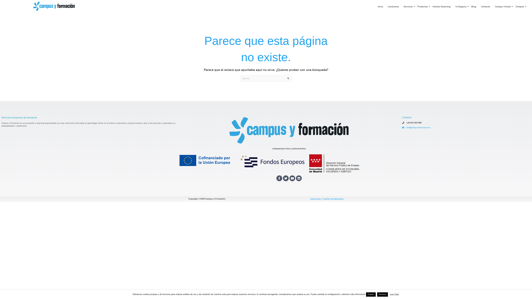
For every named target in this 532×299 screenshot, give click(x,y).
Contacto (485, 6)
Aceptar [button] (371, 294)
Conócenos (393, 6)
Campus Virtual (503, 6)
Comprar (519, 6)
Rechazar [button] (382, 294)
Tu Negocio (461, 6)
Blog (473, 6)
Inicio (380, 6)
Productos (422, 6)
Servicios (408, 6)
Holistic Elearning (442, 6)
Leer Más (394, 294)
